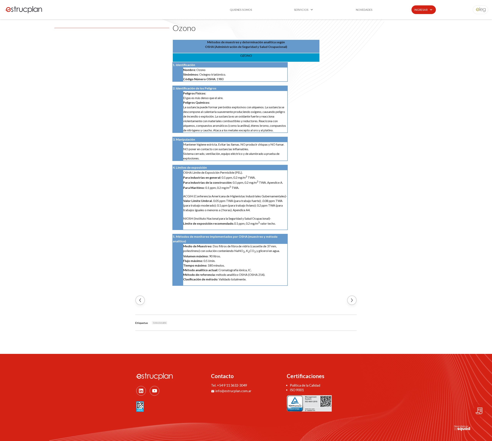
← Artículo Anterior (140, 300)
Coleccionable (159, 323)
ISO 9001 (297, 390)
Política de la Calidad (305, 385)
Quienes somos (241, 9)
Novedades (364, 9)
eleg (478, 9)
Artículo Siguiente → (352, 300)
